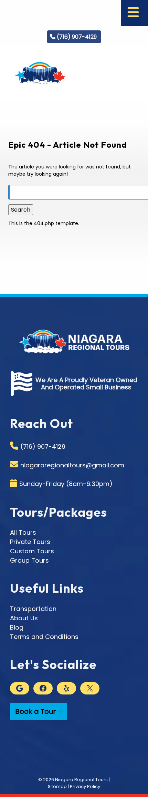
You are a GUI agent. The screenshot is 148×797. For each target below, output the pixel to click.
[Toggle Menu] (133, 13)
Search (20, 210)
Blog (16, 627)
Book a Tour (35, 711)
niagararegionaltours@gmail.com (72, 465)
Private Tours (30, 541)
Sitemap (57, 786)
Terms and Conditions (44, 636)
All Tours (23, 532)
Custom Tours (32, 551)
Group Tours (29, 560)
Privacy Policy (85, 786)
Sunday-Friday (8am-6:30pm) (66, 483)
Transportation (33, 608)
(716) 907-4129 (77, 37)
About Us (24, 618)
